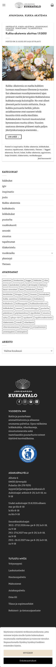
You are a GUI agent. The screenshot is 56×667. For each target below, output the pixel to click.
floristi (17, 153)
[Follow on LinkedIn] (36, 402)
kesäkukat (30, 289)
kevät (40, 289)
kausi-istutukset (10, 289)
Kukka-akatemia (11, 203)
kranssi (33, 294)
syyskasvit (27, 318)
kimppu (18, 294)
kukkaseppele (22, 304)
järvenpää (33, 285)
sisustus (6, 236)
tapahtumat (8, 241)
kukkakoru (38, 299)
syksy (5, 318)
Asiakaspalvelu (16, 590)
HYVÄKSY (28, 653)
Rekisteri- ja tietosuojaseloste (24, 610)
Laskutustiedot (16, 570)
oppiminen (46, 153)
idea (46, 280)
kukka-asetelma (10, 299)
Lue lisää (13, 137)
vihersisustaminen (11, 327)
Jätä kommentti (44, 158)
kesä (22, 289)
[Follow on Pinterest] (31, 402)
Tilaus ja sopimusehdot (20, 603)
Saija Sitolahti (33, 42)
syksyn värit (15, 318)
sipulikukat (35, 313)
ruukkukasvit (9, 225)
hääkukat (7, 180)
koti (26, 294)
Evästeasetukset (28, 661)
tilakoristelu (8, 247)
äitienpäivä (22, 332)
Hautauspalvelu (17, 577)
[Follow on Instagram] (25, 402)
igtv (4, 186)
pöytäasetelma (21, 313)
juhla (24, 285)
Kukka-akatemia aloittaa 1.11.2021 (26, 33)
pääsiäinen (7, 313)
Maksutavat (14, 583)
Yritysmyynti (15, 563)
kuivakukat (44, 294)
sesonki (6, 230)
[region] (28, 647)
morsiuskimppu (31, 308)
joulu (5, 197)
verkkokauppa (35, 155)
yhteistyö (7, 258)
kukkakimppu (25, 299)
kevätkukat (8, 294)
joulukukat (14, 285)
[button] (4, 5)
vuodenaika (8, 253)
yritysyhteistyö (39, 327)
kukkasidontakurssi (38, 304)
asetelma (7, 280)
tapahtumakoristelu (43, 318)
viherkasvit (29, 322)
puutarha (7, 219)
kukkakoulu (8, 208)
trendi (19, 322)
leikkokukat (8, 214)
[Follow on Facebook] (19, 402)
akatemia (9, 153)
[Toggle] (52, 253)
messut (19, 308)
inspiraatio (8, 191)
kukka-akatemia (33, 153)
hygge (28, 280)
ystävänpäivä (9, 332)
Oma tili (12, 597)
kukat (22, 153)
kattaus (43, 285)
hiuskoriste (18, 280)
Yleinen (6, 264)
